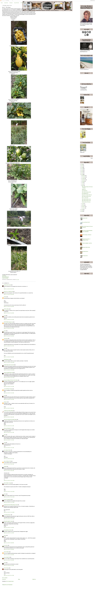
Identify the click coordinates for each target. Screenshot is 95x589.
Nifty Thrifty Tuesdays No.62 (86, 199)
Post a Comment (4, 577)
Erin (4, 395)
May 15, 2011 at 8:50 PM (9, 306)
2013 (82, 171)
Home (2, 2)
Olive (5, 434)
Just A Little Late (84, 190)
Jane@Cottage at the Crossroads (9, 364)
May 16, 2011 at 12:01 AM (9, 377)
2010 (82, 209)
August (83, 181)
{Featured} (11, 2)
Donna (5, 535)
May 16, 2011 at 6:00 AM (9, 408)
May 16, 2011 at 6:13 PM (9, 565)
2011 (82, 174)
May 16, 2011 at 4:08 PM (9, 542)
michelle (5, 466)
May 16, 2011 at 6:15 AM (9, 425)
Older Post (34, 579)
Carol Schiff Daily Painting (8, 388)
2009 (82, 211)
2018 (82, 164)
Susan (5, 330)
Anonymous (6, 338)
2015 (82, 168)
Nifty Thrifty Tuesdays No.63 (86, 196)
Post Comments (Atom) (10, 581)
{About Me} (6, 2)
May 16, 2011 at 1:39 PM (9, 527)
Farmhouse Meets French (86, 247)
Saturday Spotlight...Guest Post (87, 243)
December (83, 175)
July (83, 182)
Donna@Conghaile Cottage (8, 521)
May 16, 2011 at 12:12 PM (9, 518)
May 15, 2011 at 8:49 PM (9, 294)
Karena (5, 296)
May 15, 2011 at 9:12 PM (9, 319)
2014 (82, 170)
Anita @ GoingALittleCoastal (8, 372)
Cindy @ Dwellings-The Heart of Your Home (11, 380)
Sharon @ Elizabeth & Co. (8, 428)
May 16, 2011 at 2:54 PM (9, 532)
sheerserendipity (6, 551)
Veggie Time (84, 189)
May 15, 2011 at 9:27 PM (9, 345)
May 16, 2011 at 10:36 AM (9, 491)
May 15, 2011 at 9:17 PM (9, 328)
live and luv (5, 545)
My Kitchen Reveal (85, 251)
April (83, 203)
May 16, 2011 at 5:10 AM (9, 386)
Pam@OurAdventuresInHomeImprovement (10, 504)
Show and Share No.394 (86, 222)
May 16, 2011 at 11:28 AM (9, 512)
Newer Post (4, 579)
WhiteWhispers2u (6, 359)
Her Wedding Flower (85, 193)
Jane (4, 442)
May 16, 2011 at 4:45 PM (9, 554)
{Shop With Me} (16, 2)
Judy (4, 348)
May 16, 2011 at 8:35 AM (9, 458)
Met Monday (4, 275)
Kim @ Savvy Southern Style (8, 291)
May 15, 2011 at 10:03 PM (9, 362)
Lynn (5, 315)
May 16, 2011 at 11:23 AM (9, 502)
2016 (82, 167)
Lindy (5, 562)
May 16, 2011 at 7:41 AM (9, 447)
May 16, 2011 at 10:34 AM (9, 480)
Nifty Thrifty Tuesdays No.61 (86, 200)
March (83, 205)
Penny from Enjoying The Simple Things (10, 419)
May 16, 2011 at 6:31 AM (9, 432)
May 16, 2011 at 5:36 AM (9, 399)
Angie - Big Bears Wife (7, 461)
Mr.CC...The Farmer (6, 7)
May (83, 185)
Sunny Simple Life (7, 557)
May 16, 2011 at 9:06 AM (9, 470)
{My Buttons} (23, 2)
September (83, 179)
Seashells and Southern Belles (8, 410)
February (83, 206)
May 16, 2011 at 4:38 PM (9, 549)
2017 (82, 165)
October (83, 178)
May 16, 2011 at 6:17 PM (9, 575)
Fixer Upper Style (85, 255)
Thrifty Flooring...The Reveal (86, 234)
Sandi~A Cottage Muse (7, 499)
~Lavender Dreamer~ (7, 514)
